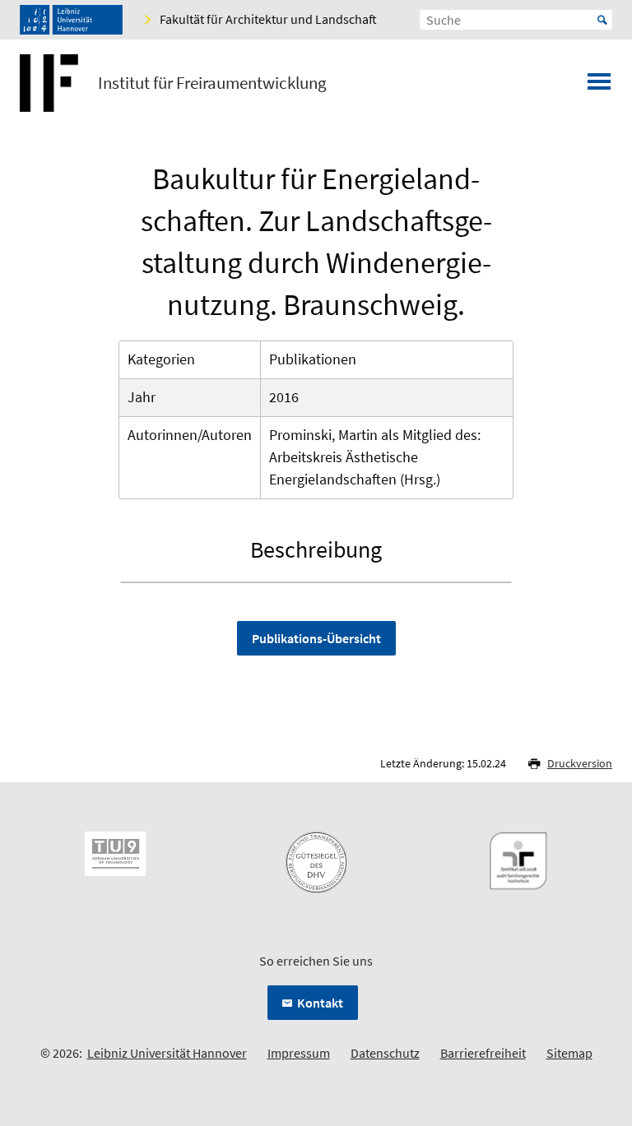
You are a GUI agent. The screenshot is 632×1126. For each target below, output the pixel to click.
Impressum (298, 1053)
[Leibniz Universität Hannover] (71, 20)
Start (602, 20)
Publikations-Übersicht (316, 638)
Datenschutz (385, 1053)
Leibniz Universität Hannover (167, 1053)
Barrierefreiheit (483, 1053)
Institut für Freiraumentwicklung (212, 83)
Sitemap (569, 1053)
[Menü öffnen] (599, 86)
